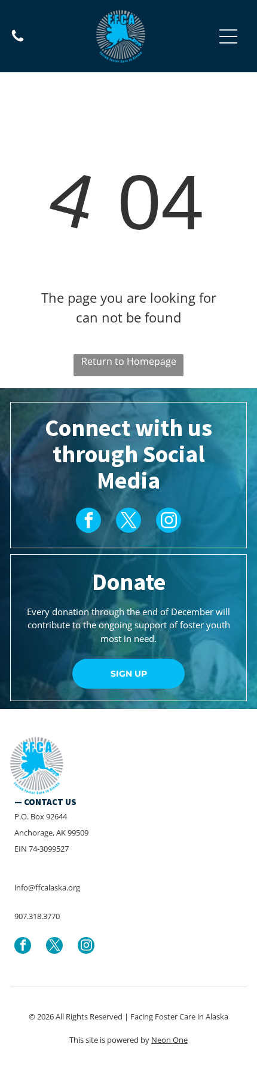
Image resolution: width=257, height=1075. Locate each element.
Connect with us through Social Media (128, 454)
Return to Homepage (128, 361)
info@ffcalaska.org (47, 887)
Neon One (169, 1039)
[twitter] (128, 522)
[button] (228, 36)
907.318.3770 (37, 916)
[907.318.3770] (17, 40)
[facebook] (88, 522)
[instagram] (168, 522)
